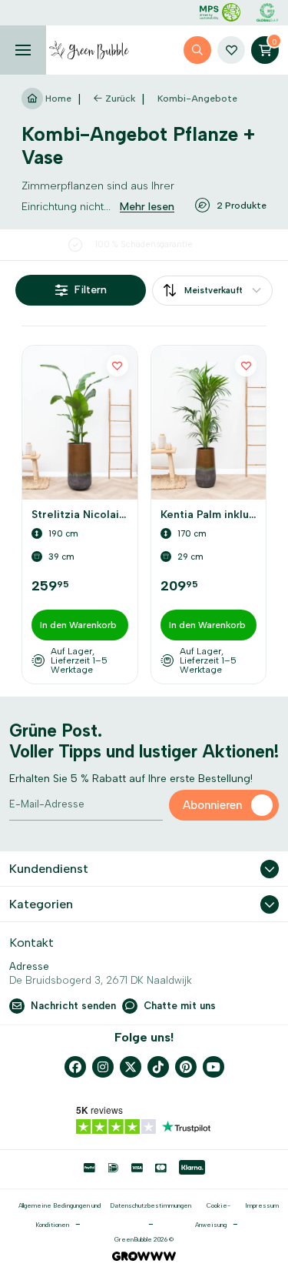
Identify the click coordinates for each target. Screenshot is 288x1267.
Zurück (120, 98)
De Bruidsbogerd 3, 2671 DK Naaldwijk (100, 980)
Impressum (262, 1205)
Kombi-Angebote (197, 98)
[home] (89, 50)
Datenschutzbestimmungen (150, 1205)
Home (57, 98)
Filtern (90, 289)
